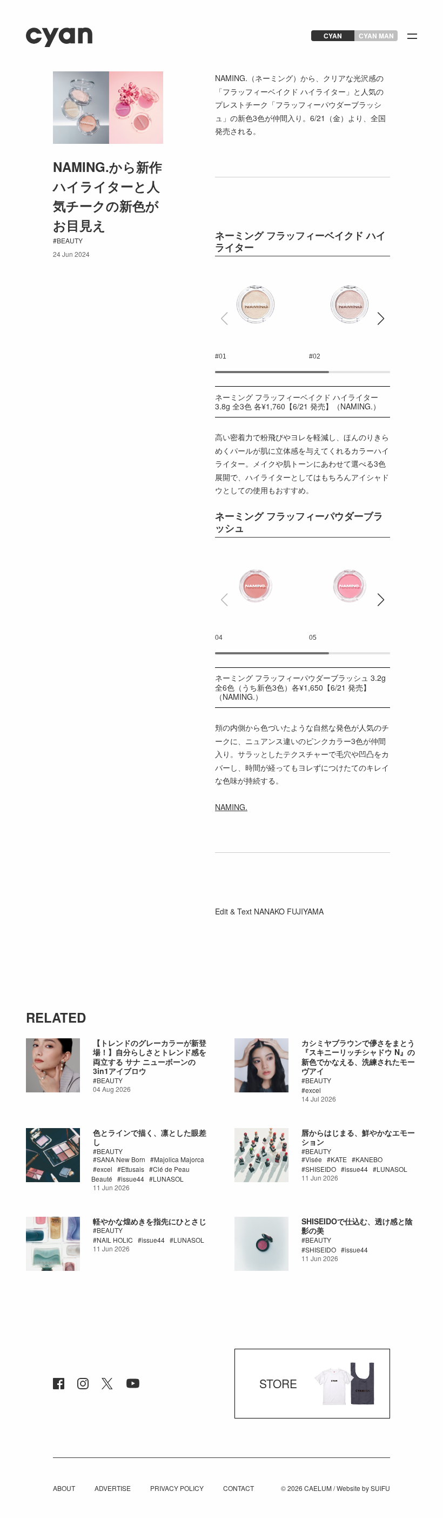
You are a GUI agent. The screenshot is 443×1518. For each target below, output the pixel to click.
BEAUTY (70, 240)
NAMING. (231, 806)
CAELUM (318, 1488)
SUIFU (380, 1488)
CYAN (333, 36)
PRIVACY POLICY (177, 1488)
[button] (381, 318)
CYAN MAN (376, 36)
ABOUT (64, 1488)
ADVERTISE (113, 1488)
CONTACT (238, 1488)
